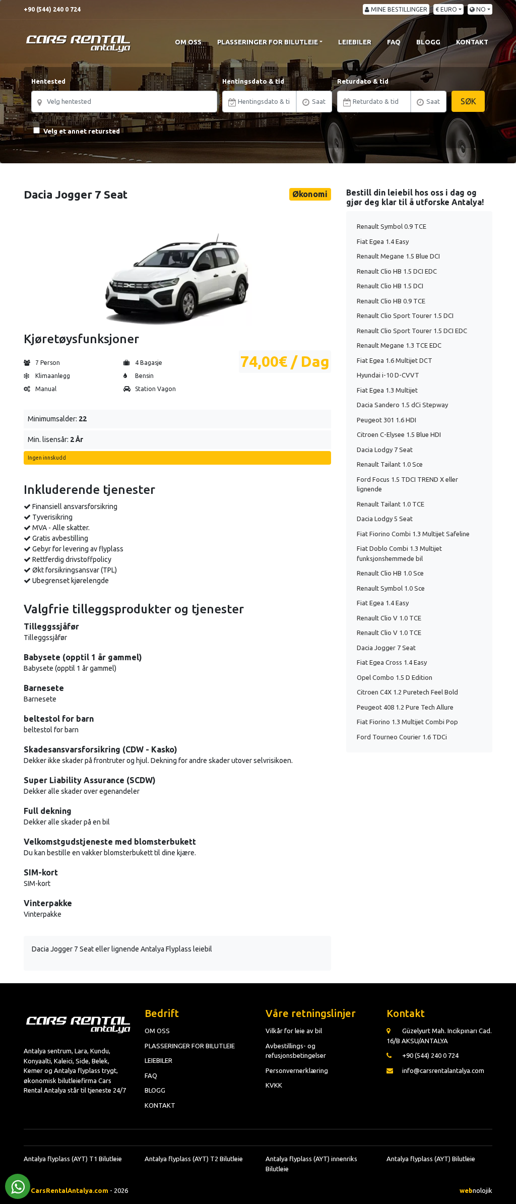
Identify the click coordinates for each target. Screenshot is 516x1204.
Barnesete (44, 687)
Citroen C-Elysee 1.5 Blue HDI (399, 434)
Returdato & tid (363, 81)
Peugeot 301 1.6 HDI (386, 419)
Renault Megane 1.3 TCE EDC (399, 345)
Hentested (48, 81)
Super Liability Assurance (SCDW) (90, 780)
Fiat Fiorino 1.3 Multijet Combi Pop (407, 721)
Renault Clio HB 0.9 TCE (391, 300)
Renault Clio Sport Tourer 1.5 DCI (405, 315)
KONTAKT (472, 41)
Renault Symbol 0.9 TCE (391, 226)
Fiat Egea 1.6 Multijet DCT (394, 360)
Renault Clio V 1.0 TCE (389, 617)
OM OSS (188, 41)
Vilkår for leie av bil (294, 1030)
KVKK (274, 1085)
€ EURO (446, 9)
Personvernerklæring (297, 1070)
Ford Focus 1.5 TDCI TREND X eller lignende (407, 484)
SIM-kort (41, 872)
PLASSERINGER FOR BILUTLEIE (267, 41)
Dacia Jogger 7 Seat (386, 647)
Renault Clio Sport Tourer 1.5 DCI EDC (412, 330)
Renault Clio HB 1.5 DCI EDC (397, 271)
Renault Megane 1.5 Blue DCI (398, 256)
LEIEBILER (354, 41)
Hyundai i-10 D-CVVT (388, 374)
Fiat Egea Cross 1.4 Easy (392, 662)
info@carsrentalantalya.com (443, 1070)
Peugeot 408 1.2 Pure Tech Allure (405, 707)
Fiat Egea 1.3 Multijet (387, 390)
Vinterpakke (48, 903)
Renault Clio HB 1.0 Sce (390, 573)
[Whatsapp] (17, 1186)
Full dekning (48, 810)
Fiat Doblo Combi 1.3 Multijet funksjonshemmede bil (399, 553)
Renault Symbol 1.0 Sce (391, 588)
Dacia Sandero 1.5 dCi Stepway (402, 404)
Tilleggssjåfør (51, 626)
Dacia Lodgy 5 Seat (385, 518)
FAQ (394, 41)
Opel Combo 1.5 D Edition (394, 677)
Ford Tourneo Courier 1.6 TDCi (402, 736)
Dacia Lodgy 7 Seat (385, 449)
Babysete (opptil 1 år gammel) (83, 657)
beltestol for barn (59, 718)
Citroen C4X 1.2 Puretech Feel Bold (407, 691)
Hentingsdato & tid (253, 81)
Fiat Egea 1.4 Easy (383, 241)
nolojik (476, 1190)
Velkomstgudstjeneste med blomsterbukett (110, 841)
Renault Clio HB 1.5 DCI (390, 285)
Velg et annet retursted (81, 131)
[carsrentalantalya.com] (79, 41)
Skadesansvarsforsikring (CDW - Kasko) (100, 749)
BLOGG (428, 41)
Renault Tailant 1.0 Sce (390, 464)
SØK (468, 101)
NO (480, 9)
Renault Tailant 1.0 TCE (390, 504)
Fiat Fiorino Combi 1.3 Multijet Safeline (413, 533)
